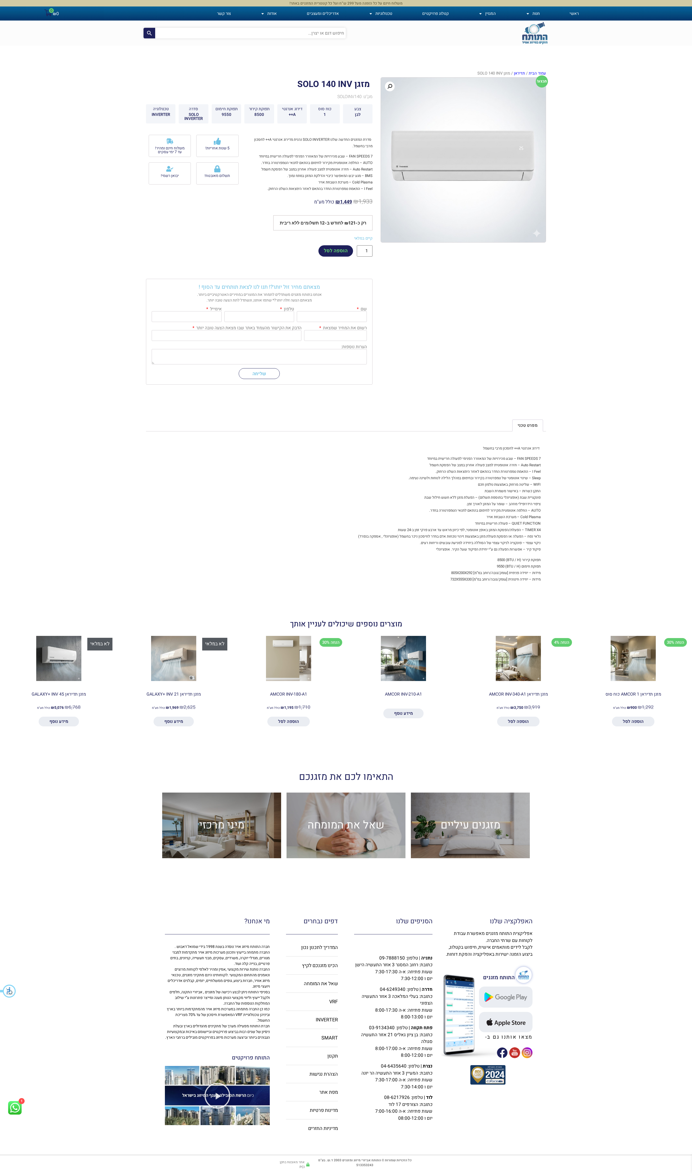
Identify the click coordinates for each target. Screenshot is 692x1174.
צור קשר (224, 13)
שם (363, 309)
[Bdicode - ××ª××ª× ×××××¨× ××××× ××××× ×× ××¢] (487, 1083)
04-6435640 (394, 1066)
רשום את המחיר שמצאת (344, 328)
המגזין (490, 13)
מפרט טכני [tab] (528, 425)
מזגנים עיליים (470, 825)
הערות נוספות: (354, 347)
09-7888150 (392, 958)
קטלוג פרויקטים (435, 13)
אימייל (215, 309)
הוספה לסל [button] (633, 721)
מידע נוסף (403, 713)
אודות (272, 13)
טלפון (288, 309)
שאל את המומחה (346, 825)
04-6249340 (392, 989)
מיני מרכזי (221, 825)
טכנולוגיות (383, 13)
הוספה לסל (336, 250)
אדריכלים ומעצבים (323, 13)
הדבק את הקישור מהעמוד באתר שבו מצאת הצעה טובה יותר (248, 328)
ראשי (574, 13)
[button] (8, 991)
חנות (536, 13)
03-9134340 (382, 1027)
